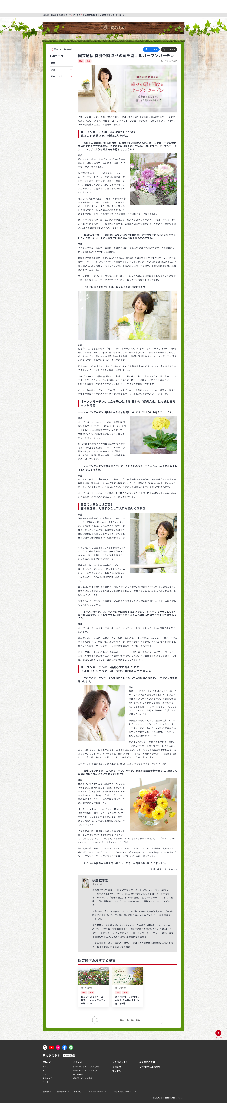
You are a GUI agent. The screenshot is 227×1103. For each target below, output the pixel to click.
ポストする (170, 49)
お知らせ (116, 1066)
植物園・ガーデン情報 (82, 1078)
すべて (45, 1066)
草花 (81, 61)
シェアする (153, 49)
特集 (88, 61)
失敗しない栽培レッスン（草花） (87, 1070)
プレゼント (118, 1070)
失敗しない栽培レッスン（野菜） (87, 1066)
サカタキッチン (120, 1062)
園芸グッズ (47, 1078)
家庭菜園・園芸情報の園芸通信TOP (57, 15)
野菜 (44, 1070)
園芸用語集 (78, 1074)
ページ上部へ (218, 1037)
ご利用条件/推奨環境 (149, 1066)
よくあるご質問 (147, 1062)
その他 (45, 1082)
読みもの (77, 15)
